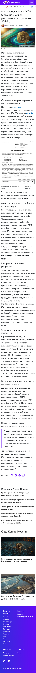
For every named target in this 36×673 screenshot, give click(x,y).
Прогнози (6, 641)
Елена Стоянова (9, 26)
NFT (4, 636)
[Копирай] (23, 475)
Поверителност (8, 655)
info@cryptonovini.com (25, 616)
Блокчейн (6, 624)
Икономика (7, 626)
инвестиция (17, 107)
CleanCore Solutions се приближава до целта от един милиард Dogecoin (17, 514)
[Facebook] (16, 475)
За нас (19, 653)
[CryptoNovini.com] (11, 2)
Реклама (20, 614)
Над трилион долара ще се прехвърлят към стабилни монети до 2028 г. (16, 521)
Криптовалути (7, 622)
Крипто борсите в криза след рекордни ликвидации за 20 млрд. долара (15, 494)
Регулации (6, 629)
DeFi (4, 639)
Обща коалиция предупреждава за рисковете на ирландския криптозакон (17, 500)
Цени (5, 644)
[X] (12, 475)
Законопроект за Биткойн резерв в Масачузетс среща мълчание (17, 507)
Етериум (6, 619)
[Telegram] (19, 475)
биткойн (29, 113)
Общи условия (8, 653)
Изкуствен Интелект (6, 632)
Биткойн (6, 617)
